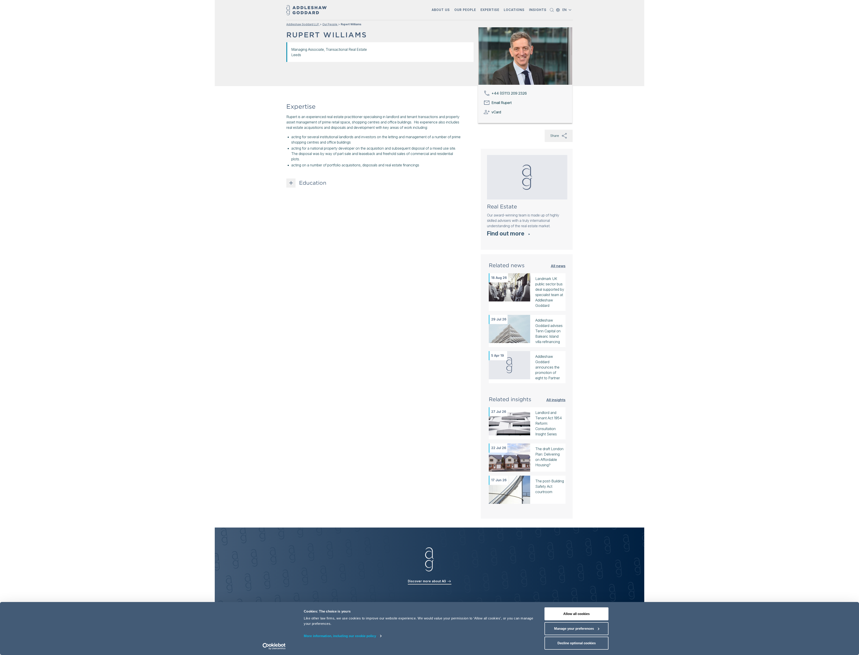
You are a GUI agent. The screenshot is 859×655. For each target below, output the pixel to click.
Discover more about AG (427, 581)
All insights (556, 400)
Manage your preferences (574, 628)
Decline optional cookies (576, 643)
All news (558, 266)
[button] (441, 10)
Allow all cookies (576, 614)
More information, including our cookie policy (340, 636)
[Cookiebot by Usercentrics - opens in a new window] (274, 646)
